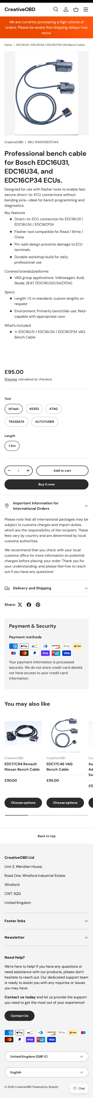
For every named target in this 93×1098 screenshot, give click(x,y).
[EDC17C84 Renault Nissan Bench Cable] (23, 733)
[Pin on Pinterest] (37, 604)
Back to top (47, 836)
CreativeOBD (14, 142)
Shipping (11, 379)
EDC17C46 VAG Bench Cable (59, 767)
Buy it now (46, 484)
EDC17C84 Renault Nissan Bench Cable (22, 767)
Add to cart (62, 471)
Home (8, 45)
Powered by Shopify (45, 1087)
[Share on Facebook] (28, 604)
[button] (76, 9)
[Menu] (86, 9)
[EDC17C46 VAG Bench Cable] (65, 733)
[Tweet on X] (19, 604)
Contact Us (19, 1016)
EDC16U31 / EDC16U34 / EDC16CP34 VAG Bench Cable (50, 45)
